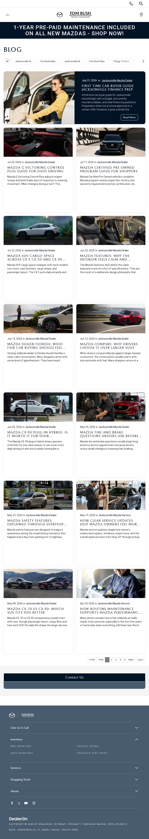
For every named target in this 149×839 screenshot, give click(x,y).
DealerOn (45, 824)
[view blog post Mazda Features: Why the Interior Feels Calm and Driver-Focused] (110, 258)
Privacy (74, 824)
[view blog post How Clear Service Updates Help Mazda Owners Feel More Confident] (110, 523)
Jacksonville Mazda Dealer (117, 80)
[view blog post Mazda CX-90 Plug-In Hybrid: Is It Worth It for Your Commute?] (38, 434)
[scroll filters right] (143, 61)
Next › (131, 659)
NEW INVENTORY (21, 746)
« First (92, 659)
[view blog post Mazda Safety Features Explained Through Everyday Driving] (38, 523)
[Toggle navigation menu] (6, 15)
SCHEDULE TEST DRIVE (92, 753)
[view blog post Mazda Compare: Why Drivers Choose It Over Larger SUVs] (110, 346)
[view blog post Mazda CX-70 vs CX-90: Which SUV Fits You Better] (38, 611)
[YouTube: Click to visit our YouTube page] (26, 803)
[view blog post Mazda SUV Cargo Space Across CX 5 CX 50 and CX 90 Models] (38, 258)
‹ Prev (101, 659)
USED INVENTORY (21, 753)
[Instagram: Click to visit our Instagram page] (34, 803)
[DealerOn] (18, 819)
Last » (141, 659)
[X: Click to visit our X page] (19, 803)
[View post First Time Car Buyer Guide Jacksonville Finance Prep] (74, 97)
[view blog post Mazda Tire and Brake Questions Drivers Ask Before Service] (110, 434)
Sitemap (60, 824)
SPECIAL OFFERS (88, 746)
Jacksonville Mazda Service (114, 515)
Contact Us (74, 677)
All (7, 61)
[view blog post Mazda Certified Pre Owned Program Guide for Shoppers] (110, 170)
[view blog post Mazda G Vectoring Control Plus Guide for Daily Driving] (38, 170)
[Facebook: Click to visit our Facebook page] (12, 803)
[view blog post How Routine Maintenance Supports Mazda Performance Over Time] (110, 611)
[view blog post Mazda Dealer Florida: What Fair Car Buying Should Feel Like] (38, 346)
